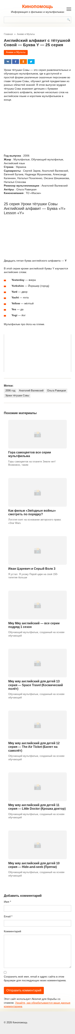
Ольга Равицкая (56, 390)
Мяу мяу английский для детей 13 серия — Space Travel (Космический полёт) (35, 685)
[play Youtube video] (37, 353)
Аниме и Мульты (15, 52)
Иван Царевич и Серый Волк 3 (31, 568)
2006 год (10, 390)
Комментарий (12, 931)
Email (8, 916)
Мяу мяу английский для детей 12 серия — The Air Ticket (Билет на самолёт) (34, 747)
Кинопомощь (37, 6)
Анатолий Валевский (31, 390)
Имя (7, 901)
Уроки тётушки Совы (17, 395)
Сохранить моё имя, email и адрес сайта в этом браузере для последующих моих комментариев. (35, 978)
